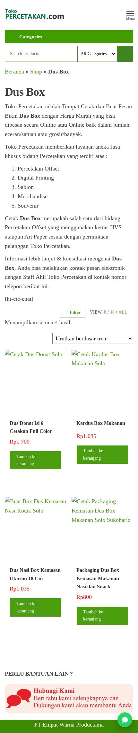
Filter (75, 312)
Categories (30, 36)
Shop (36, 71)
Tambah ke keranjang (26, 460)
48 (112, 312)
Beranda (14, 71)
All (122, 312)
